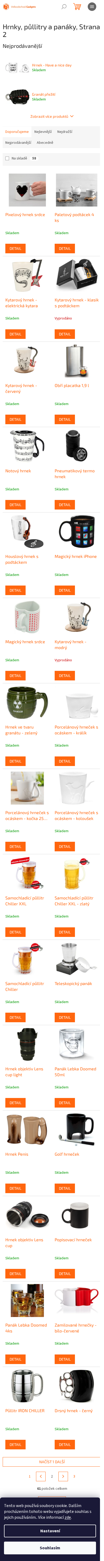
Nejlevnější (43, 131)
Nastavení (50, 1531)
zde (68, 1517)
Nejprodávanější (18, 142)
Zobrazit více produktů (49, 116)
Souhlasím (50, 1548)
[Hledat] (64, 6)
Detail (15, 248)
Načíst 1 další (52, 1461)
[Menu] (92, 6)
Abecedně (45, 142)
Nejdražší (64, 131)
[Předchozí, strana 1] (41, 1476)
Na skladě (24, 158)
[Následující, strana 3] (63, 1476)
